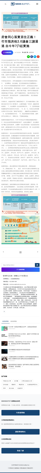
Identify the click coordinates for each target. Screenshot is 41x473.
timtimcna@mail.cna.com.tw (18, 284)
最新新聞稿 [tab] (13, 321)
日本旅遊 (5, 384)
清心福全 (11, 388)
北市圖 (16, 381)
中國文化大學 (7, 381)
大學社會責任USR (26, 381)
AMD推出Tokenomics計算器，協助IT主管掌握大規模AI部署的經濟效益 (23, 335)
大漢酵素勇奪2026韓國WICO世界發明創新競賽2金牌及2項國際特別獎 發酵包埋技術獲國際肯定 (23, 358)
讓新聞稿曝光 (20, 432)
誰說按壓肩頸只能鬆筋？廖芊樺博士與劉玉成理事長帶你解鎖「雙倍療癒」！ (23, 365)
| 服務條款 (17, 468)
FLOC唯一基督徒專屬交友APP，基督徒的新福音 (22, 327)
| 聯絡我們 (30, 468)
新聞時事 (31, 52)
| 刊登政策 (11, 468)
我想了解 (20, 451)
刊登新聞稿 (20, 413)
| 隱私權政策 (23, 468)
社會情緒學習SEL (32, 384)
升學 (4, 388)
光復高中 (20, 388)
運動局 (14, 384)
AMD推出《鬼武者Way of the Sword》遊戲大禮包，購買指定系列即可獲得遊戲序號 (22, 343)
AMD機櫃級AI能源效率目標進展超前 (19, 350)
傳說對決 (21, 384)
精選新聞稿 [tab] (5, 321)
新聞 (25, 52)
